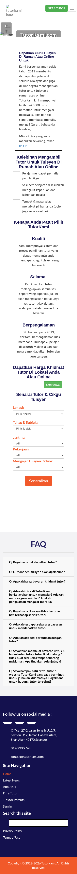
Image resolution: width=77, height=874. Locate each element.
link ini (23, 146)
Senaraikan (38, 480)
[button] (38, 562)
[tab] (38, 562)
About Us (9, 786)
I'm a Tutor (10, 793)
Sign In (7, 806)
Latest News (11, 780)
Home (7, 774)
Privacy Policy (12, 831)
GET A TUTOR (56, 8)
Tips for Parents (13, 800)
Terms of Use (11, 837)
